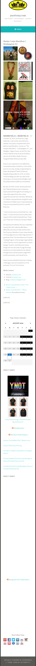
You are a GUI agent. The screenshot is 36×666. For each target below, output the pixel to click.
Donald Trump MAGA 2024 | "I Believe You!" (17, 440)
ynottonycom (19, 422)
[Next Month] (30, 323)
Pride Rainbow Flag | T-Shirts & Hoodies (18, 419)
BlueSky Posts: (19, 428)
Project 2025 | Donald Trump (12, 446)
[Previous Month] (5, 323)
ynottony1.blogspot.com (18, 280)
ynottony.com (18, 15)
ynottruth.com (16, 277)
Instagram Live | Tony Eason (19, 580)
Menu (19, 29)
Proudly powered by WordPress (18, 660)
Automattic (25, 662)
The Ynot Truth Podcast (18, 435)
